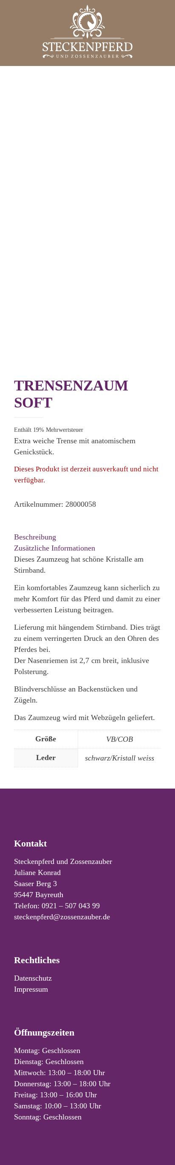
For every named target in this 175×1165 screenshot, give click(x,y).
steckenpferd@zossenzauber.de (62, 916)
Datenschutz (33, 978)
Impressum (31, 989)
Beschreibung (35, 537)
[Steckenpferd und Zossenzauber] (87, 30)
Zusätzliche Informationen (54, 548)
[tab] (87, 536)
